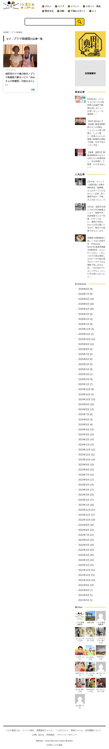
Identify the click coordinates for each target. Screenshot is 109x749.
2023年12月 (86, 449)
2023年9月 (86, 464)
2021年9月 (86, 585)
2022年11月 (86, 515)
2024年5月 (85, 424)
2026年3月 (85, 314)
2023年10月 (86, 459)
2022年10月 (86, 520)
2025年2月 (85, 379)
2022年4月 (86, 550)
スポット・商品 (93, 6)
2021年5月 (85, 600)
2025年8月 (85, 349)
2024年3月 (86, 434)
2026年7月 (85, 294)
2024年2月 (86, 439)
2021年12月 (86, 570)
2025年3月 (85, 374)
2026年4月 (86, 309)
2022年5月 (86, 545)
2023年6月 (86, 480)
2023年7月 (86, 475)
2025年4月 (85, 369)
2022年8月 (86, 530)
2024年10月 (86, 399)
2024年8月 (86, 409)
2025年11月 (86, 334)
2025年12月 (86, 329)
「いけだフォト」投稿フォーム (69, 730)
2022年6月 (86, 540)
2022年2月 (86, 560)
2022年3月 (86, 555)
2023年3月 (86, 494)
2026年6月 (86, 299)
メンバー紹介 (28, 730)
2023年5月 (86, 484)
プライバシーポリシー (67, 735)
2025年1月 (85, 384)
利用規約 (50, 735)
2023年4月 (86, 489)
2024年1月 (86, 444)
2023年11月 (86, 454)
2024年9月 (86, 404)
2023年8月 (86, 469)
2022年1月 (86, 565)
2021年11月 (86, 575)
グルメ (48, 6)
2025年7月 (85, 354)
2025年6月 (85, 359)
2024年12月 (86, 389)
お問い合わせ (38, 735)
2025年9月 (86, 344)
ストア (61, 6)
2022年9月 (86, 525)
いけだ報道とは (13, 730)
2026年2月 (85, 319)
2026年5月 (86, 304)
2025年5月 (85, 364)
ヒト (94, 11)
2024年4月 (86, 429)
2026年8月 (85, 289)
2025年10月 (86, 339)
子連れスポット (78, 11)
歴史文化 (49, 11)
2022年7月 (86, 535)
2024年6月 (85, 419)
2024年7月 (85, 414)
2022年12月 (86, 510)
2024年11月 (86, 394)
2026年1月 (85, 324)
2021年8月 (85, 590)
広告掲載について (93, 730)
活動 (62, 11)
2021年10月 (86, 580)
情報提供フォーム (45, 730)
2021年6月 (85, 595)
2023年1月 (86, 505)
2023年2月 (86, 500)
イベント (75, 6)
